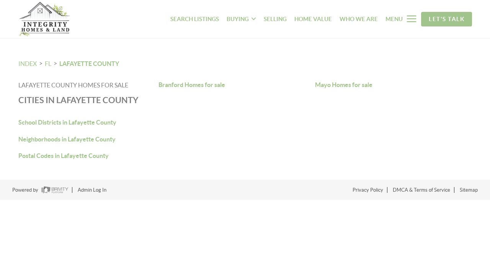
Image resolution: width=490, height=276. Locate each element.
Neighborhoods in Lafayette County (67, 139)
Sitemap (469, 190)
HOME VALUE (313, 19)
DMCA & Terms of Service (421, 190)
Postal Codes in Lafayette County (63, 155)
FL (48, 63)
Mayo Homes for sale (343, 85)
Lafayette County (89, 63)
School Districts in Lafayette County (67, 122)
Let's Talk (446, 19)
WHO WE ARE (359, 19)
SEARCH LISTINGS (194, 19)
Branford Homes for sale (191, 85)
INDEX (27, 63)
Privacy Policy (368, 190)
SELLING (275, 19)
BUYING (238, 19)
